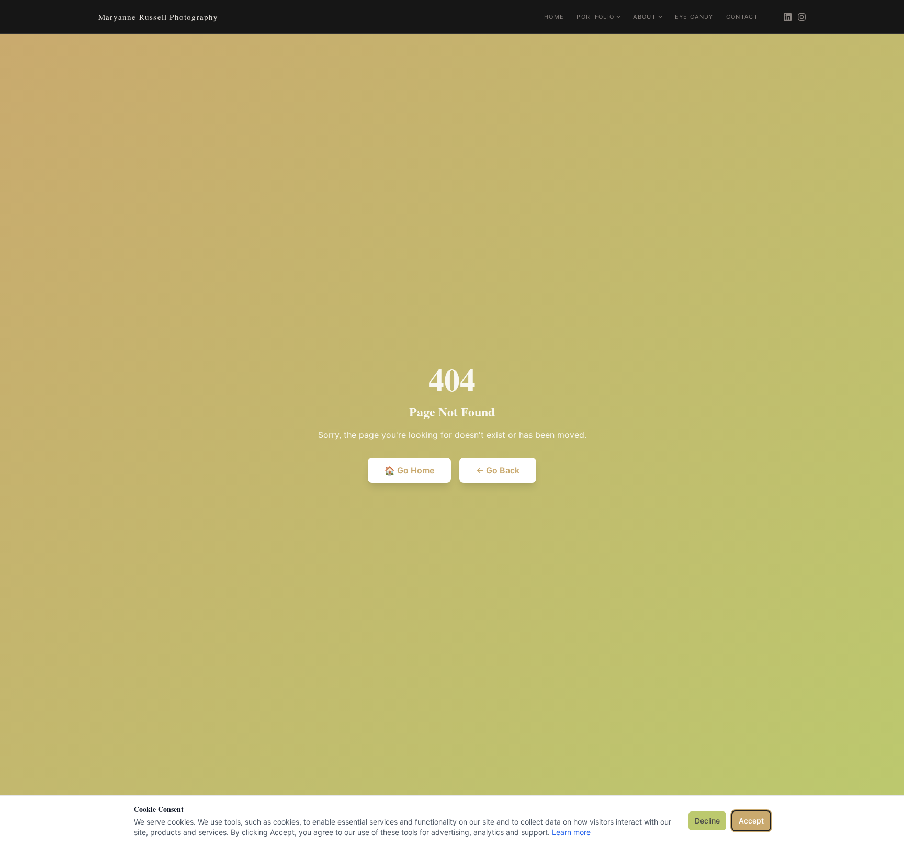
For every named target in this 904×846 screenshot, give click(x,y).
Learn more (571, 832)
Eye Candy (694, 16)
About (644, 16)
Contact (742, 16)
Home (554, 16)
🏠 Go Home (409, 470)
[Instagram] (802, 17)
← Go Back (497, 470)
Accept (751, 820)
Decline (707, 820)
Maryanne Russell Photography (158, 17)
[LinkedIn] (788, 17)
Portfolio (595, 16)
